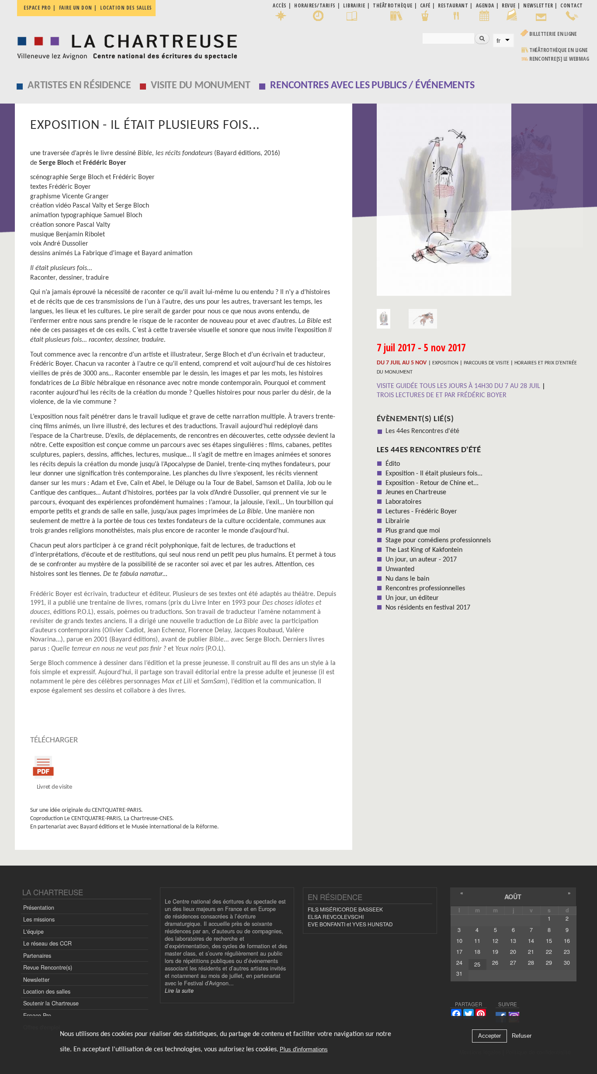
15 (549, 941)
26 (495, 963)
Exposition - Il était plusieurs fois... (433, 473)
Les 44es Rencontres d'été (422, 431)
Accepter (489, 1036)
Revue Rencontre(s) (47, 967)
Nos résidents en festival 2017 (427, 607)
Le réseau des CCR (47, 943)
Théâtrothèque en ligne (558, 50)
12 (495, 941)
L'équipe (33, 931)
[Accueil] (124, 44)
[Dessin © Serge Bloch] (480, 203)
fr (498, 41)
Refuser (521, 1036)
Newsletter (36, 980)
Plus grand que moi (412, 530)
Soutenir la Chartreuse (51, 1003)
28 (531, 963)
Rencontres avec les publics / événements (372, 85)
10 (459, 941)
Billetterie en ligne (553, 34)
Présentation (38, 907)
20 (513, 952)
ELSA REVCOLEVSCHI (336, 916)
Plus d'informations (304, 1049)
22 (549, 952)
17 (459, 952)
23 (567, 952)
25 (477, 964)
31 (459, 973)
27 (513, 963)
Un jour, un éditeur (412, 598)
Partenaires (37, 956)
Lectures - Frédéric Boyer (421, 511)
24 (459, 963)
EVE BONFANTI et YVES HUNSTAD (350, 924)
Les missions (39, 919)
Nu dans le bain (407, 578)
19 (495, 952)
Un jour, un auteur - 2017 (421, 559)
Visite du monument (200, 85)
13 (513, 941)
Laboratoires (403, 502)
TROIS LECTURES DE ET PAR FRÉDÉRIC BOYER (442, 395)
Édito (392, 464)
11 (477, 941)
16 (567, 941)
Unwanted (399, 569)
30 (567, 963)
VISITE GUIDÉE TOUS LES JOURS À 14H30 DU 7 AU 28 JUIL (459, 386)
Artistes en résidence (79, 85)
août (512, 896)
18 (477, 952)
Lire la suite (179, 990)
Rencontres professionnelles (425, 588)
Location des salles (126, 7)
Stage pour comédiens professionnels (438, 540)
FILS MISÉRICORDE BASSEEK (345, 909)
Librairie (397, 521)
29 (549, 963)
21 (531, 952)
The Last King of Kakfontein (423, 550)
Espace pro (37, 7)
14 (531, 941)
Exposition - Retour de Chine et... (432, 483)
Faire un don (75, 7)
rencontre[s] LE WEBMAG (559, 58)
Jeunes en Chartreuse (415, 492)
